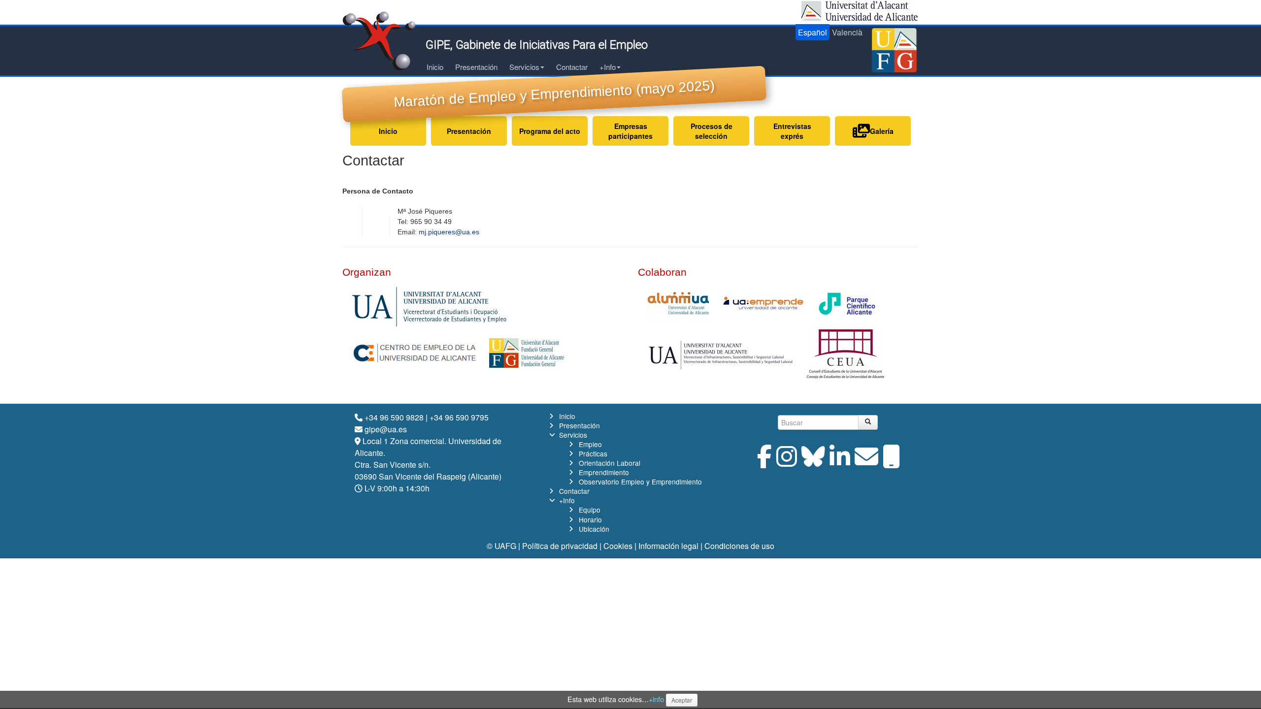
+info (656, 699)
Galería (882, 131)
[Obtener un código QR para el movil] (891, 462)
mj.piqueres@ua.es (449, 232)
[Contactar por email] (866, 462)
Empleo (590, 444)
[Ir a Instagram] (786, 462)
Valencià (847, 32)
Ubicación (594, 529)
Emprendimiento (604, 472)
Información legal (668, 545)
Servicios (524, 67)
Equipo (589, 510)
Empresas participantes (630, 131)
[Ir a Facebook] (764, 462)
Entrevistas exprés (792, 131)
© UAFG (501, 545)
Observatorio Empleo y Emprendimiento (640, 481)
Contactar (572, 67)
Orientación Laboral (609, 463)
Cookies (617, 545)
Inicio (435, 67)
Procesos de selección (711, 131)
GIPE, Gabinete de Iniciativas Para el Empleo (537, 45)
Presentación (476, 67)
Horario (590, 519)
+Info (607, 67)
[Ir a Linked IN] (840, 462)
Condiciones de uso (739, 545)
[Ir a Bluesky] (813, 462)
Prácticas (593, 453)
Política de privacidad (559, 545)
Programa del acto (549, 131)
